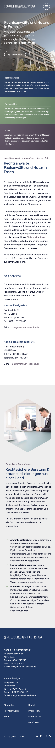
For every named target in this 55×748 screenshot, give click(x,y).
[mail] (46, 736)
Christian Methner (35, 237)
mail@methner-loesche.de (25, 363)
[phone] (50, 736)
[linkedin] (37, 736)
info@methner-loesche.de (25, 327)
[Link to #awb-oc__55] (46, 6)
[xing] (41, 736)
